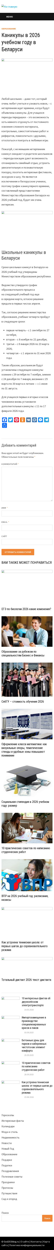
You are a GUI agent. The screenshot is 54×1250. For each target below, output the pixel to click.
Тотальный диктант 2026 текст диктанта (26, 980)
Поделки (7, 1165)
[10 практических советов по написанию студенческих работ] (11, 1063)
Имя (5, 507)
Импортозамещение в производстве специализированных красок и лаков (34, 1022)
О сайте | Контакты (31, 1241)
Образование (9, 28)
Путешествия (9, 1193)
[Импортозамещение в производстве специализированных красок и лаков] (11, 1018)
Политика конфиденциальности (26, 1245)
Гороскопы (8, 1115)
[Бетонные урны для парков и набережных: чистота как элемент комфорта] (11, 1040)
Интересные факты (13, 1120)
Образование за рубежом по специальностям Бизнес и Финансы (23, 653)
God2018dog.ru (11, 1241)
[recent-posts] (20, 990)
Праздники (8, 1182)
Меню (9, 16)
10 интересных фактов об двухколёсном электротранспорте (36, 1002)
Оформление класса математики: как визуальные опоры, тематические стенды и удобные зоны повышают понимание (24, 749)
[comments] (33, 990)
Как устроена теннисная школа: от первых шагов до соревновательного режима (25, 946)
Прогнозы (7, 1187)
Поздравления (10, 1171)
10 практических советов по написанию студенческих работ (26, 850)
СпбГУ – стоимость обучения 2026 (23, 701)
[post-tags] (46, 990)
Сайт (4, 536)
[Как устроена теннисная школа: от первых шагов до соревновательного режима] (11, 1082)
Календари (8, 1126)
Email (5, 522)
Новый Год (8, 1148)
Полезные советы (12, 1176)
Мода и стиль (10, 1132)
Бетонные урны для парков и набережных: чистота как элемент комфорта (34, 1045)
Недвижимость (10, 1137)
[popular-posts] (8, 990)
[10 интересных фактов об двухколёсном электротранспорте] (11, 998)
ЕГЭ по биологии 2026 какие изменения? (26, 609)
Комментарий (10, 464)
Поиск (5, 1213)
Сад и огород (9, 1199)
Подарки (7, 1160)
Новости (7, 1143)
